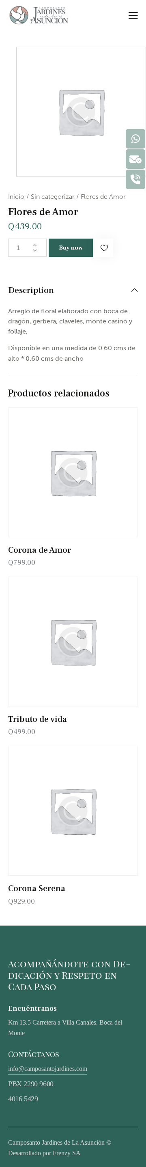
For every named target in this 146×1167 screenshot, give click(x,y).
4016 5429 (23, 1099)
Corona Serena (36, 888)
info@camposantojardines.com (47, 1068)
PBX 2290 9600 (31, 1084)
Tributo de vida (37, 719)
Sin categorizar (53, 196)
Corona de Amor (39, 550)
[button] (104, 248)
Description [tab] (31, 290)
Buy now (71, 248)
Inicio (16, 196)
